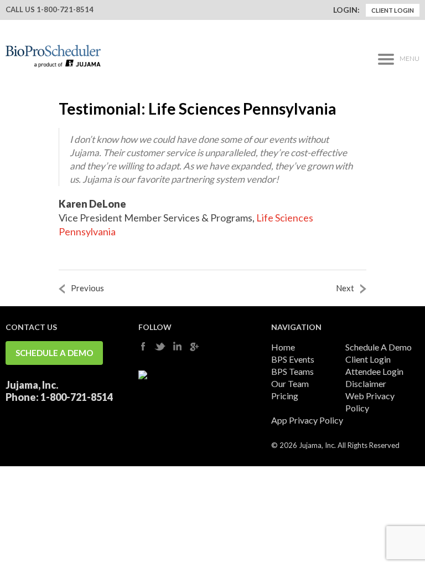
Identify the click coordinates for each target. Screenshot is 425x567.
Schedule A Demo (54, 353)
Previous (87, 288)
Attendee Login (374, 371)
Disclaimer (365, 383)
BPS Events (292, 359)
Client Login (392, 10)
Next (345, 288)
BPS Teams (292, 371)
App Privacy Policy (307, 420)
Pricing (284, 395)
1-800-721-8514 (65, 9)
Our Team (290, 383)
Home (283, 347)
